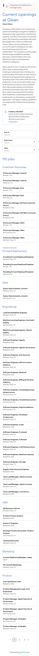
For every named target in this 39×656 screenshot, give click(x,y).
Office (6, 148)
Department (8, 140)
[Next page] (28, 640)
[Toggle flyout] (34, 142)
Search (6, 132)
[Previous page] (10, 640)
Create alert (13, 122)
